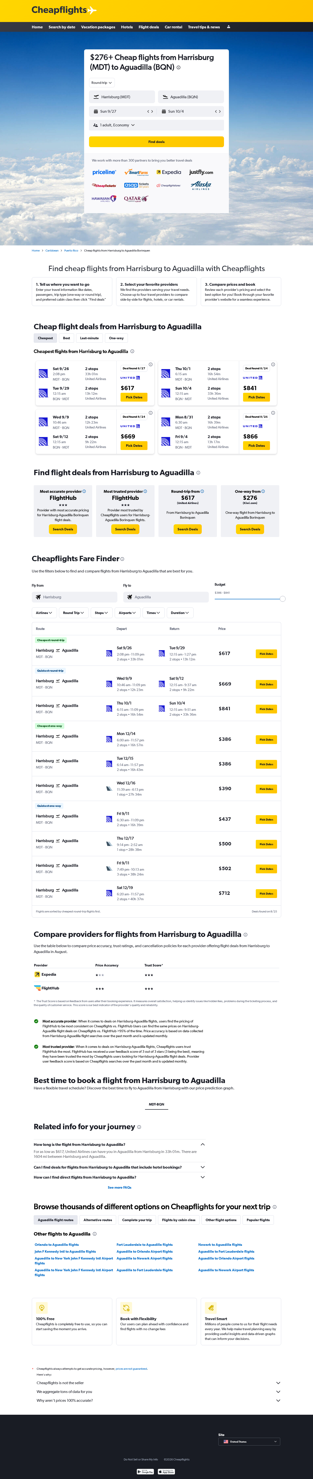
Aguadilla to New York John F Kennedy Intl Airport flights (74, 1260)
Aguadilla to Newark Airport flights (144, 1258)
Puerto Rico (71, 250)
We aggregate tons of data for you (64, 1391)
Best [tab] (66, 338)
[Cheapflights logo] (59, 10)
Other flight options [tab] (221, 1220)
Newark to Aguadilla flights (220, 1245)
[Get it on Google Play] (145, 1472)
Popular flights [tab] (258, 1220)
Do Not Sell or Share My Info (141, 1459)
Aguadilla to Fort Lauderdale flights (226, 1251)
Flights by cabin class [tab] (178, 1220)
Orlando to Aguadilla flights (57, 1245)
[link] (63, 529)
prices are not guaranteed (131, 1368)
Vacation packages (98, 27)
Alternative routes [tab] (98, 1220)
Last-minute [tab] (89, 338)
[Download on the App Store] (166, 1472)
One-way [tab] (116, 338)
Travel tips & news (204, 27)
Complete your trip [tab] (137, 1220)
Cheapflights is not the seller (60, 1382)
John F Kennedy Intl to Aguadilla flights (65, 1251)
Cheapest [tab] (45, 338)
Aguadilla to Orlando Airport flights (145, 1251)
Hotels (127, 27)
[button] (178, 68)
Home (37, 27)
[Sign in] (229, 27)
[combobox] (102, 83)
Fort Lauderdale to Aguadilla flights (145, 1245)
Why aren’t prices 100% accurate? (65, 1400)
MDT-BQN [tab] (156, 1104)
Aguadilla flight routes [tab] (55, 1220)
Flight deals (149, 27)
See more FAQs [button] (119, 1187)
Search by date (62, 27)
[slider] (283, 599)
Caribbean (51, 250)
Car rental (173, 27)
